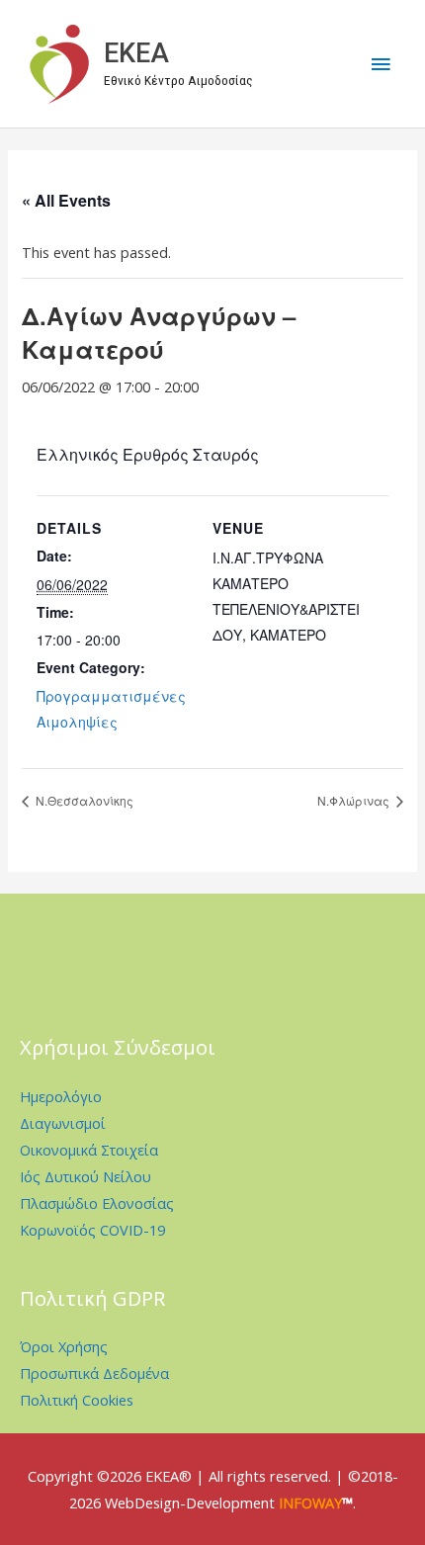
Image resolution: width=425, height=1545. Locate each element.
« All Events (66, 200)
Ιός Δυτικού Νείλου (85, 1176)
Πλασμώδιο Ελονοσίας (97, 1203)
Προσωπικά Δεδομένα (94, 1373)
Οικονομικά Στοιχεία (89, 1149)
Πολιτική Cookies (76, 1400)
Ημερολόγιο (61, 1096)
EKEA (136, 53)
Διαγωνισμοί (63, 1123)
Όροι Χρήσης (64, 1346)
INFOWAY (310, 1502)
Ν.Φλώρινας (354, 800)
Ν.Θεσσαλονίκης (83, 800)
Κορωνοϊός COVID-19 (92, 1230)
